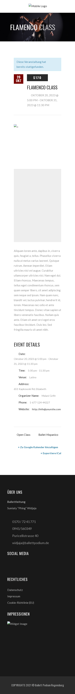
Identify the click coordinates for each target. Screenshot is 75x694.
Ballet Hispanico (48, 434)
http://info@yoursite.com (46, 409)
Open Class (23, 434)
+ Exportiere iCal (51, 453)
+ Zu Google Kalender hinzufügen (38, 447)
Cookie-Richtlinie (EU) (20, 602)
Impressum (13, 596)
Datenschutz (15, 589)
